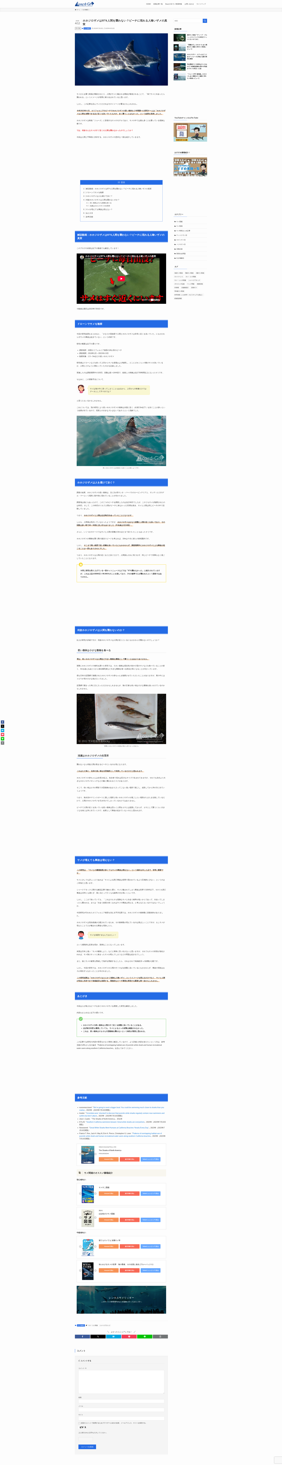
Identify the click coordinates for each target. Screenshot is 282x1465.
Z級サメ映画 (200, 273)
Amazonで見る (108, 1159)
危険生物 (200, 284)
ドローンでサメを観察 (95, 192)
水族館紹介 (185, 287)
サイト (80, 1415)
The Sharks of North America (110, 1150)
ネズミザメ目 (181, 240)
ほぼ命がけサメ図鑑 (107, 1214)
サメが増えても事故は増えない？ (99, 209)
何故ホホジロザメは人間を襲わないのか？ (103, 200)
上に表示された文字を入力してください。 (93, 1433)
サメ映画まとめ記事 (183, 231)
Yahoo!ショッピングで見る (151, 1159)
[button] (82, 1336)
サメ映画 (179, 226)
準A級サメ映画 (179, 291)
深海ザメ (194, 287)
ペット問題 (190, 284)
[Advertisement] (121, 157)
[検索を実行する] (205, 21)
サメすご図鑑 (104, 1187)
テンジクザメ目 (181, 235)
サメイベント (178, 276)
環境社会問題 (181, 253)
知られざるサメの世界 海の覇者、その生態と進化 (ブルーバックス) (126, 1264)
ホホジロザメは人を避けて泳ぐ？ (99, 196)
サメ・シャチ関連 (180, 280)
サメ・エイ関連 (93, 1325)
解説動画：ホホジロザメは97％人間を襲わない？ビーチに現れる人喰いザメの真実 (118, 189)
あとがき (89, 213)
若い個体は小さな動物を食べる (101, 203)
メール (80, 1406)
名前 (80, 1397)
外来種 (176, 287)
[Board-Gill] (84, 4)
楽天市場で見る (129, 1159)
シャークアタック (105, 1325)
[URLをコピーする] (160, 1336)
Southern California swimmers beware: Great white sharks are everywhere (115, 1122)
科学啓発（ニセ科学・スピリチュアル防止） (188, 295)
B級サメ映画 (189, 273)
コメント (82, 1368)
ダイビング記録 (179, 284)
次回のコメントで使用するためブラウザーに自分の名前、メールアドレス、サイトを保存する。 (114, 1423)
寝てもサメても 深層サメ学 (109, 1240)
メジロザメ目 (181, 244)
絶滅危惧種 (178, 298)
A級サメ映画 (178, 273)
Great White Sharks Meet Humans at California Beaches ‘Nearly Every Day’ (119, 1128)
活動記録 (179, 249)
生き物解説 (87, 28)
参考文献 (89, 217)
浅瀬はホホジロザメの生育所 (100, 206)
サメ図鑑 (179, 221)
